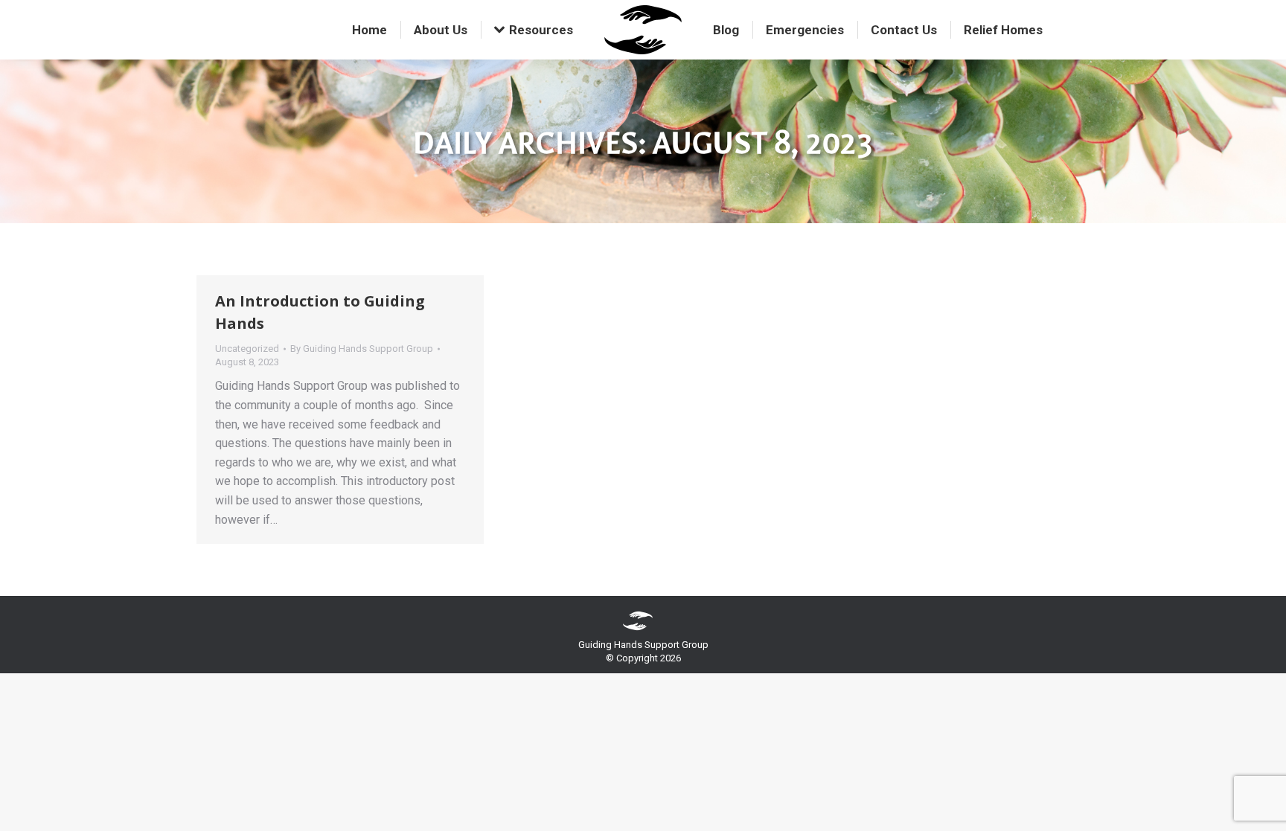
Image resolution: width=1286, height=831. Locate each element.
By (361, 348)
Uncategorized (247, 348)
